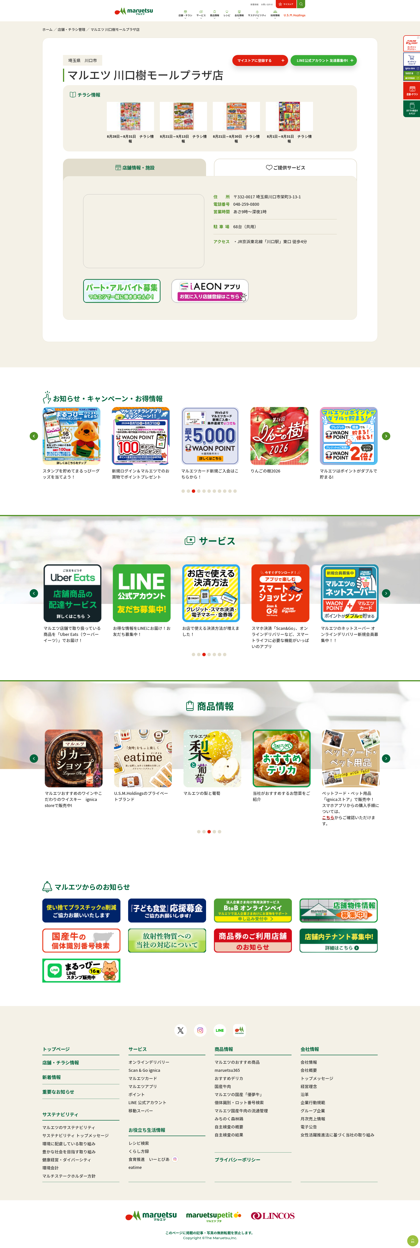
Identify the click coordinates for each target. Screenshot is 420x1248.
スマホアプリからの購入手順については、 (348, 808)
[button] (183, 491)
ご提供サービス (289, 167)
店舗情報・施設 (138, 167)
